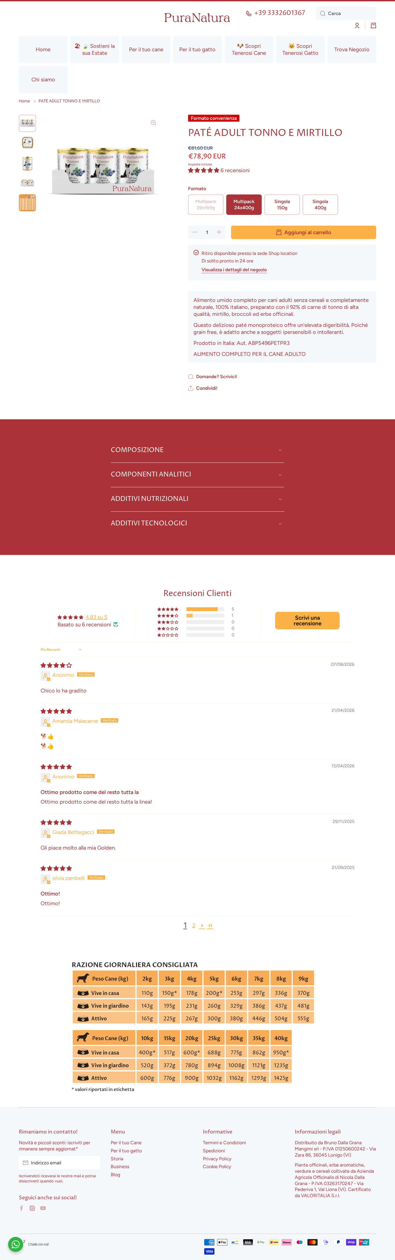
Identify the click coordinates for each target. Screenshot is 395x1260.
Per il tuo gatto (126, 1150)
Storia (117, 1158)
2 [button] (193, 925)
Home (24, 101)
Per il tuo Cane (126, 1142)
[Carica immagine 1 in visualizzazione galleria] (27, 123)
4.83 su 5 (96, 617)
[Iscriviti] (93, 1162)
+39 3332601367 (279, 13)
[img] (56, 665)
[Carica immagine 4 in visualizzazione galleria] (27, 183)
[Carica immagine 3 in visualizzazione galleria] (27, 163)
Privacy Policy (217, 1158)
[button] (373, 25)
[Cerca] (320, 13)
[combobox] (346, 13)
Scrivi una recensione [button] (307, 620)
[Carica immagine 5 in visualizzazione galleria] (27, 202)
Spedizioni (214, 1150)
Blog (115, 1174)
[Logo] (197, 17)
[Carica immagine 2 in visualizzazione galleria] (27, 143)
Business (120, 1166)
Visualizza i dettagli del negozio (234, 269)
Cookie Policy (217, 1166)
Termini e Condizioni (224, 1142)
